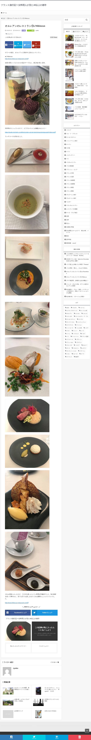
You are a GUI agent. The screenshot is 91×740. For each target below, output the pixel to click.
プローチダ (69, 345)
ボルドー (85, 345)
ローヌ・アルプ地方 (71, 212)
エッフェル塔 (84, 310)
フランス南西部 (70, 184)
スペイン (68, 144)
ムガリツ (84, 348)
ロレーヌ (75, 353)
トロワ (86, 328)
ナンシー (75, 330)
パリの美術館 (70, 166)
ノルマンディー (70, 155)
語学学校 (68, 239)
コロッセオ (69, 316)
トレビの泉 (79, 328)
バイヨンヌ (76, 333)
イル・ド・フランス (71, 133)
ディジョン (79, 325)
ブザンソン (79, 339)
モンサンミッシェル (71, 351)
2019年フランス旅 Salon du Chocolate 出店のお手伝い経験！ (77, 260)
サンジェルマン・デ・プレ (81, 316)
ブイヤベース (70, 339)
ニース (82, 330)
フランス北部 (70, 176)
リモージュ (82, 351)
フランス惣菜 (85, 336)
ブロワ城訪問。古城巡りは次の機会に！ (77, 280)
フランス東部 (70, 187)
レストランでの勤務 (71, 209)
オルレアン (10, 34)
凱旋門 (77, 356)
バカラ (83, 333)
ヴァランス (69, 356)
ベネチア (77, 345)
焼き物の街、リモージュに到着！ (75, 296)
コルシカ (85, 313)
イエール (82, 307)
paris (68, 307)
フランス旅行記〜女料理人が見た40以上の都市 (23, 5)
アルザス (74, 307)
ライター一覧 (55, 662)
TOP (3, 18)
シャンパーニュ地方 (71, 140)
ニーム (68, 333)
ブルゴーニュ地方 (71, 194)
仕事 (67, 220)
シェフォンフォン (81, 322)
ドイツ (68, 151)
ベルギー (68, 202)
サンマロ (81, 319)
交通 (67, 216)
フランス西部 (30, 30)
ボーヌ (68, 348)
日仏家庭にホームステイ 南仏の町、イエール (77, 231)
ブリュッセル (70, 342)
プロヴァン (79, 342)
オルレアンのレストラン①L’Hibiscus (76, 277)
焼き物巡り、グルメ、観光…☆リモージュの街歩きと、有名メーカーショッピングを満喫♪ (77, 291)
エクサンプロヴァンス (72, 310)
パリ (67, 158)
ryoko (37, 30)
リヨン (68, 353)
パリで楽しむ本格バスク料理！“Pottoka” (77, 264)
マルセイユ (76, 348)
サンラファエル (70, 322)
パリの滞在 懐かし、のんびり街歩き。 (77, 268)
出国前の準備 (70, 227)
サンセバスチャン (71, 137)
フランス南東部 (70, 180)
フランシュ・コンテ (71, 169)
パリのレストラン (71, 162)
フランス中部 (70, 173)
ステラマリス (70, 325)
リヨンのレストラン (71, 205)
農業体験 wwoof (71, 243)
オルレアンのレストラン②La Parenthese (77, 272)
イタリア (68, 130)
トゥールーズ (70, 328)
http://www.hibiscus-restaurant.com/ (16, 59)
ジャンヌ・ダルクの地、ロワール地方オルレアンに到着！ (77, 285)
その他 (23, 30)
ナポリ (68, 330)
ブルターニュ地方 (71, 198)
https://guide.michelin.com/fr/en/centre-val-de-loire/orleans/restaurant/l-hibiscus (29, 132)
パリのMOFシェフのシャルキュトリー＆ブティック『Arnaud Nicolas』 (77, 254)
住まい (68, 223)
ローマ (82, 353)
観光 (67, 236)
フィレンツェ (75, 336)
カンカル (77, 313)
